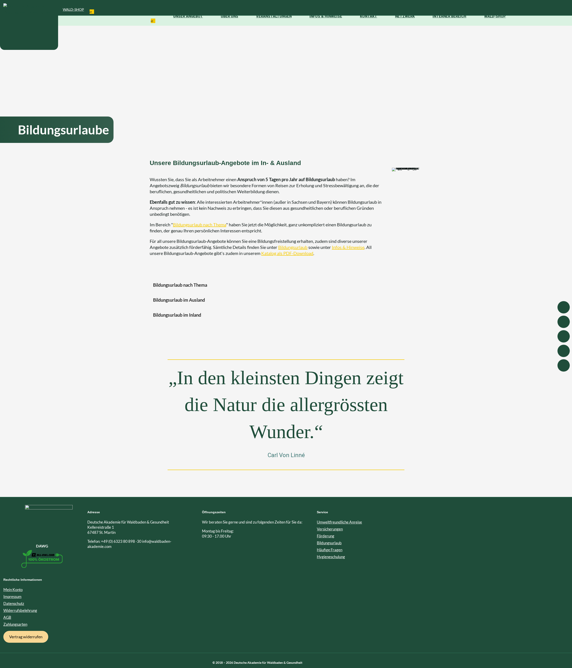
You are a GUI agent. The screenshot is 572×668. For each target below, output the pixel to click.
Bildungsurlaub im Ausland (179, 300)
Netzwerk (405, 16)
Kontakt (368, 16)
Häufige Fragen (329, 549)
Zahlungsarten (15, 624)
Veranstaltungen (274, 16)
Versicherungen (330, 529)
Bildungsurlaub (292, 247)
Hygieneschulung (331, 556)
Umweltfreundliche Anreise (339, 522)
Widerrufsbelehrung (20, 610)
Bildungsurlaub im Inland (177, 315)
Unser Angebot (188, 16)
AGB (7, 617)
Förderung (325, 536)
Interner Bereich (449, 16)
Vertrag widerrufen (25, 636)
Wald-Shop (73, 9)
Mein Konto (13, 589)
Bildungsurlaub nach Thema (199, 224)
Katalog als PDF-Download (287, 253)
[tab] (286, 285)
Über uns (229, 16)
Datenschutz (13, 603)
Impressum (12, 596)
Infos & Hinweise (325, 16)
